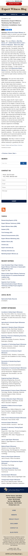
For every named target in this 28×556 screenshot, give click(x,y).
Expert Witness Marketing (10, 238)
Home (4, 14)
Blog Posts (14, 532)
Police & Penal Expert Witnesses (10, 456)
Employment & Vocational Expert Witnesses (13, 368)
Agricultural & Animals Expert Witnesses (13, 322)
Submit (14, 201)
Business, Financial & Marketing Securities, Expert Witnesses (13, 336)
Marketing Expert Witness (9, 253)
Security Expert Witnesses (9, 474)
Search (23, 163)
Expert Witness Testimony (16, 145)
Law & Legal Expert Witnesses (10, 439)
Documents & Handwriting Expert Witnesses (11, 362)
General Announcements (10, 235)
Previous (4, 153)
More (23, 14)
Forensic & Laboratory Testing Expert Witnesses (12, 428)
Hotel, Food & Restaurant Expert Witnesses (13, 417)
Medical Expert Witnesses (8, 446)
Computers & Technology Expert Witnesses (13, 344)
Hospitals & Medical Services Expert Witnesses (11, 406)
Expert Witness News (9, 226)
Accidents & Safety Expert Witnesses (12, 312)
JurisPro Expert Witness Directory (14, 549)
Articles (4, 244)
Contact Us (14, 14)
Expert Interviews (7, 247)
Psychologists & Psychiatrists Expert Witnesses (12, 462)
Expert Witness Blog (14, 9)
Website (14, 514)
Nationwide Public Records (9, 299)
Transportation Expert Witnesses (10, 479)
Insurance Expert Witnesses (9, 422)
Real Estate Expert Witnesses (9, 468)
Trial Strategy (6, 232)
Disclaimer (14, 523)
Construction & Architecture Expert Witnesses (11, 351)
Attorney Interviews (8, 250)
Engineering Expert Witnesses (10, 378)
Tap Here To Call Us (14, 3)
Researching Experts (9, 220)
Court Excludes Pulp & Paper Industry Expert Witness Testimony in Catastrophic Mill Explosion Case (13, 266)
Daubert (7, 145)
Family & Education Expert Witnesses (12, 399)
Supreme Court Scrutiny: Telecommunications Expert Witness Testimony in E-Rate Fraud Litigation (11, 283)
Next (14, 153)
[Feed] (3, 210)
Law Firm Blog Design (13, 553)
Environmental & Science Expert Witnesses (13, 390)
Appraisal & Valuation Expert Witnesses (12, 327)
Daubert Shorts (7, 241)
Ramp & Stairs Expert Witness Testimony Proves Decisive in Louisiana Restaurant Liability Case (13, 275)
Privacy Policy (14, 519)
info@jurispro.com (14, 505)
